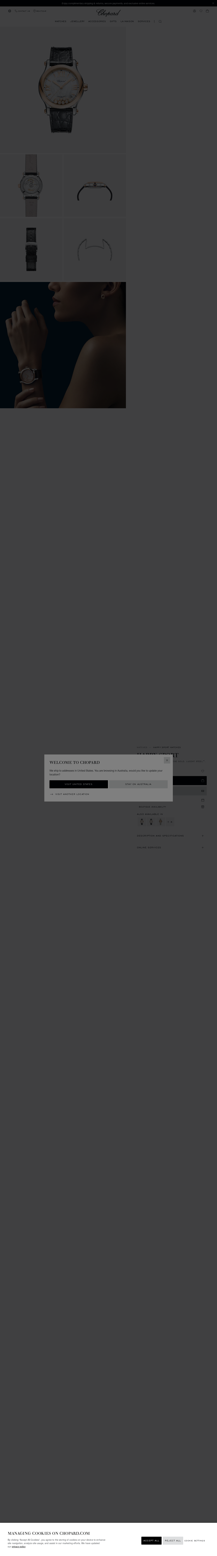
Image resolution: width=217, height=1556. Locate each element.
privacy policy (19, 1546)
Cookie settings (194, 1540)
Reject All (173, 1540)
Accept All (151, 1540)
